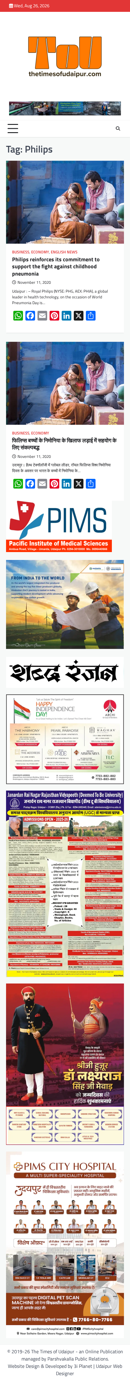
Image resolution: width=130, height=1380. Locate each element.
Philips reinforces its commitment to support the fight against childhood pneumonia (56, 266)
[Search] (117, 128)
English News (64, 252)
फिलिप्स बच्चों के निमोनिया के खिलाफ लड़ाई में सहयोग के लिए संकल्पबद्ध (64, 443)
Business (20, 252)
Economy (40, 252)
